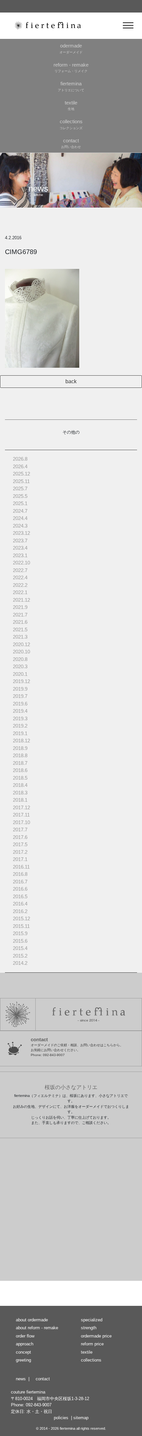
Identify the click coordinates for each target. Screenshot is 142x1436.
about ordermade (32, 1319)
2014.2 (20, 963)
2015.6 (20, 941)
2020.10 (21, 651)
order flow (25, 1336)
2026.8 (20, 459)
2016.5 (20, 896)
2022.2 (20, 585)
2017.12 (21, 807)
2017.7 (20, 829)
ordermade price (96, 1336)
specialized (91, 1319)
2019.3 (20, 718)
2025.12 (21, 473)
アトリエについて (71, 86)
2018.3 (20, 792)
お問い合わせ (71, 143)
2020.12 (21, 644)
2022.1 (20, 592)
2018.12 (21, 740)
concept (23, 1352)
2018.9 (20, 748)
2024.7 (20, 511)
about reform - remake (37, 1327)
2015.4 (20, 948)
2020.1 (20, 674)
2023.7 (20, 540)
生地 (71, 105)
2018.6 (20, 770)
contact (43, 1378)
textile (86, 1352)
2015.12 (21, 918)
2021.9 (20, 607)
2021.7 (20, 614)
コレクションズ (71, 124)
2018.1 (20, 800)
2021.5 (20, 629)
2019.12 (21, 681)
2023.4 (20, 548)
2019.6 (20, 703)
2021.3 (20, 637)
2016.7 (20, 881)
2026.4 (20, 466)
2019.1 (20, 733)
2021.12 (21, 600)
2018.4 (20, 785)
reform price (92, 1343)
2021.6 (20, 622)
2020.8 (20, 659)
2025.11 (21, 481)
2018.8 (20, 755)
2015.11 (21, 926)
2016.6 (20, 889)
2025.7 (20, 488)
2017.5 (20, 844)
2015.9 (20, 933)
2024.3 (20, 526)
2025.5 (20, 496)
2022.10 (21, 562)
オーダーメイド (71, 48)
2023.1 (20, 555)
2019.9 (20, 689)
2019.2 (20, 726)
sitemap (81, 1417)
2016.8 (20, 874)
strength (88, 1327)
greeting (23, 1360)
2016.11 (21, 867)
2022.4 (20, 577)
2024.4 (20, 518)
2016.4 (20, 903)
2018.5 (20, 778)
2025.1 (20, 503)
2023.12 (21, 533)
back (71, 381)
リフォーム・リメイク (71, 67)
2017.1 (20, 859)
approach (24, 1343)
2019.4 (20, 711)
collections (91, 1360)
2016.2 (20, 911)
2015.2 (20, 956)
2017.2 (20, 852)
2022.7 (20, 570)
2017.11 (21, 815)
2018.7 (20, 763)
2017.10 (21, 822)
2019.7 (20, 696)
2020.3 (20, 666)
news (21, 1378)
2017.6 (20, 837)
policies (61, 1417)
